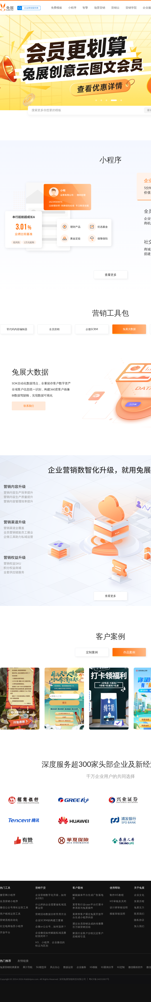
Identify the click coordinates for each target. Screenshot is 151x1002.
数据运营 (68, 967)
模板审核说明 (117, 914)
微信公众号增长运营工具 (14, 907)
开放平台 (5, 932)
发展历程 (139, 901)
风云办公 (55, 967)
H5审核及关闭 (118, 901)
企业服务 (81, 967)
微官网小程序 (7, 895)
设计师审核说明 (119, 907)
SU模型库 (41, 967)
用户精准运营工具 (10, 914)
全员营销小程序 (9, 901)
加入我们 (139, 926)
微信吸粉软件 (135, 967)
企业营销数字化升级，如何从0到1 (50, 897)
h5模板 (93, 967)
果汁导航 (27, 967)
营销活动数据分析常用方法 (50, 914)
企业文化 (139, 895)
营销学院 (131, 7)
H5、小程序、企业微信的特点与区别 (50, 944)
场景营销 (99, 7)
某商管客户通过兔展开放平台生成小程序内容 (88, 916)
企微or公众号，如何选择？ (50, 927)
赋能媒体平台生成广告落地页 (88, 897)
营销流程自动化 (9, 920)
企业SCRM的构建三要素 (49, 920)
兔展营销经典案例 (9, 967)
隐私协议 (139, 920)
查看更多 (111, 274)
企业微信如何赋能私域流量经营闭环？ (50, 935)
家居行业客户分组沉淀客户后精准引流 (88, 935)
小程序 (72, 7)
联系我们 (29, 406)
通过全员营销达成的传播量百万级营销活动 (88, 925)
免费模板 (56, 7)
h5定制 (121, 967)
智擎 (85, 7)
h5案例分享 (107, 967)
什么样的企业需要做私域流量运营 (50, 906)
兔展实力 (139, 907)
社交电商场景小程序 (11, 926)
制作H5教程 (117, 895)
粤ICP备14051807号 (99, 979)
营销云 (115, 7)
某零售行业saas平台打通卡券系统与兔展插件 (88, 906)
